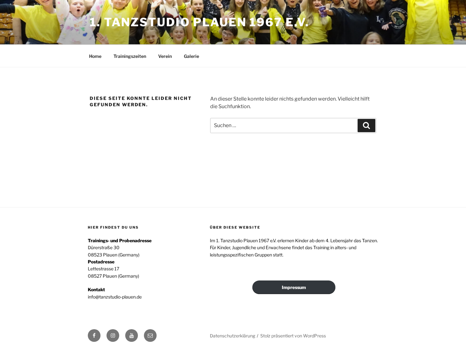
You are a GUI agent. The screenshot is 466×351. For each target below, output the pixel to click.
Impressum (294, 287)
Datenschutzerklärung (232, 335)
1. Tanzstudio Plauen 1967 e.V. (199, 22)
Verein (165, 56)
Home (95, 56)
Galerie (191, 56)
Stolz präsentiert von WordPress (293, 335)
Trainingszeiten (129, 56)
